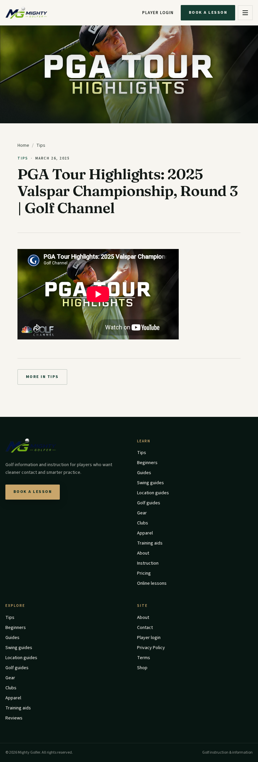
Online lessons (152, 583)
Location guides (153, 493)
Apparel (145, 533)
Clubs (142, 523)
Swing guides (150, 483)
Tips (40, 145)
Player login (158, 13)
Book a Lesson (208, 12)
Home (23, 145)
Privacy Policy (151, 647)
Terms (143, 657)
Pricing (144, 573)
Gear (142, 513)
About (143, 553)
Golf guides (148, 503)
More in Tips (42, 377)
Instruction (148, 563)
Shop (142, 667)
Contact (145, 627)
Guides (144, 472)
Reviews (14, 718)
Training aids (150, 543)
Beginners (147, 462)
